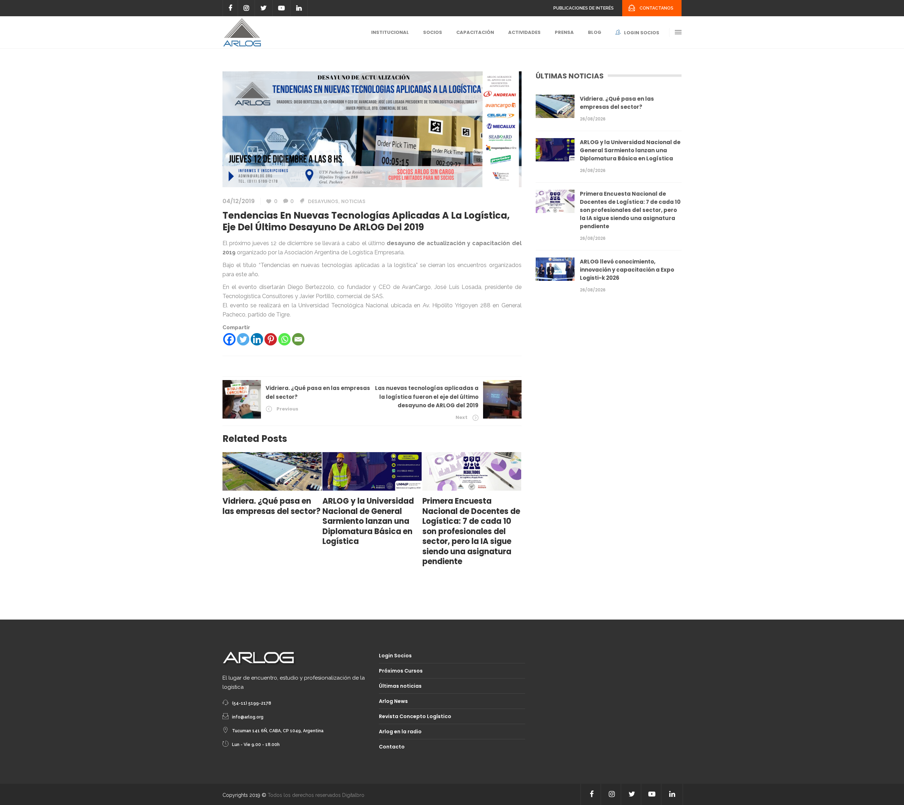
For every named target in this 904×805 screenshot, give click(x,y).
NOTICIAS (353, 201)
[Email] (298, 339)
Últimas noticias (400, 685)
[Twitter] (243, 339)
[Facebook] (229, 339)
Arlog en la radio (400, 731)
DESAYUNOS (323, 201)
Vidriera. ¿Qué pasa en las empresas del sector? (617, 103)
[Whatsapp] (284, 339)
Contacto (392, 746)
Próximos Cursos (401, 670)
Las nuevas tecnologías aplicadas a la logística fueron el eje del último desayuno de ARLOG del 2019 (426, 396)
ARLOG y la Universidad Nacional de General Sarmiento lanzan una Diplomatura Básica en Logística (630, 150)
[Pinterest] (270, 339)
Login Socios (395, 655)
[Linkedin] (257, 339)
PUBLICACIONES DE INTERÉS (583, 8)
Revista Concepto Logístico (415, 716)
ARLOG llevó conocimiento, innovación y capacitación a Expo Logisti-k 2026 (627, 270)
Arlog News (393, 701)
